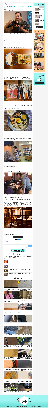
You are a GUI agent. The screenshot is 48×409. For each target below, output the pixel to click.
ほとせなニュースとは (9, 406)
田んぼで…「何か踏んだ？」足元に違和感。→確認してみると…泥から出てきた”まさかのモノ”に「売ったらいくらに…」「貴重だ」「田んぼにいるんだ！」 (25, 289)
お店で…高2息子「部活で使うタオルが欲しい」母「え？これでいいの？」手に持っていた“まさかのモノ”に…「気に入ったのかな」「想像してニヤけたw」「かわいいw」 (11, 358)
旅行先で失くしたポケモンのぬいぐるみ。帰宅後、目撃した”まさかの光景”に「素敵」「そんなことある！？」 (25, 391)
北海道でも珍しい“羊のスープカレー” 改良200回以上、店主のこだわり (19, 260)
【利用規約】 (17, 406)
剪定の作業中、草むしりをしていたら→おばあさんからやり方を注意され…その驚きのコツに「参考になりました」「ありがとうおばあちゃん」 (10, 392)
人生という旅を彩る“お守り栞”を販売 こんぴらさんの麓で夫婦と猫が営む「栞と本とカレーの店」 (20, 265)
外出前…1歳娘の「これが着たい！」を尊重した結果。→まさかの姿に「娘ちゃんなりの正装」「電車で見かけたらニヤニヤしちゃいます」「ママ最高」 (10, 300)
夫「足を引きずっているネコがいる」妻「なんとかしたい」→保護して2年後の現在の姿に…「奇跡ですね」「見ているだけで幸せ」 (10, 335)
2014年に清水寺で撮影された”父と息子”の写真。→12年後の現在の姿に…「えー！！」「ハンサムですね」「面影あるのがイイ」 (25, 312)
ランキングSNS (21, 406)
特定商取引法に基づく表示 (37, 406)
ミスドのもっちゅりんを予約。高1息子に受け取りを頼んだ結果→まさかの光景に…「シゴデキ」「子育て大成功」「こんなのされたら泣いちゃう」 (25, 335)
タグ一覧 (14, 406)
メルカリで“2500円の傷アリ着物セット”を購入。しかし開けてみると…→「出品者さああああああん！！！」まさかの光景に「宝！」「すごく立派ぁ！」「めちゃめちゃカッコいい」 (11, 312)
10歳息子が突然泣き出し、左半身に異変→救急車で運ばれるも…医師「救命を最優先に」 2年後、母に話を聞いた (25, 300)
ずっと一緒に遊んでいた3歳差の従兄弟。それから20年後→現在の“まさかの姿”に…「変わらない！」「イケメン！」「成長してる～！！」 (10, 289)
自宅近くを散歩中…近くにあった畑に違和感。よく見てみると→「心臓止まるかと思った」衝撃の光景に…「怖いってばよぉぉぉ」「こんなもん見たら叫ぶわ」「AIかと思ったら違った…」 (25, 346)
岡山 (15, 234)
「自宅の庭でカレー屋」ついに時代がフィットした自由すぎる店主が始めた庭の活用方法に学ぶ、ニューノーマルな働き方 (20, 257)
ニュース (37, 6)
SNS (42, 6)
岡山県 (13, 234)
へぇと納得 (5, 234)
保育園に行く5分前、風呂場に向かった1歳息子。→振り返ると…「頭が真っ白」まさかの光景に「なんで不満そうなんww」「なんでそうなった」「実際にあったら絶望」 (25, 381)
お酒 (8, 234)
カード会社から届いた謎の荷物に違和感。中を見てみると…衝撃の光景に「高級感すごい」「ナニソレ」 (25, 323)
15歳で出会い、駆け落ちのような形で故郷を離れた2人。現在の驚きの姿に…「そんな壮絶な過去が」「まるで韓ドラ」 (25, 358)
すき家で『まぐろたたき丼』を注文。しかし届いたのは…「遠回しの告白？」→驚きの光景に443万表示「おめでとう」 (11, 369)
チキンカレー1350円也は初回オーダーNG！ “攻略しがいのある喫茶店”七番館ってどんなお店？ (20, 270)
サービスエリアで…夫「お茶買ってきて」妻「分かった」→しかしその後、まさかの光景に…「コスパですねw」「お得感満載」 (11, 346)
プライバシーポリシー (31, 406)
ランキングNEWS (26, 406)
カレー (10, 234)
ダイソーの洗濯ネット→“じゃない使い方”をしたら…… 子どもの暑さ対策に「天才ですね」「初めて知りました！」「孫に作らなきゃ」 (11, 381)
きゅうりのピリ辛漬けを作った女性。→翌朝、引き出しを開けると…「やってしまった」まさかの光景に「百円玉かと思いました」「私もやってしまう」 (25, 369)
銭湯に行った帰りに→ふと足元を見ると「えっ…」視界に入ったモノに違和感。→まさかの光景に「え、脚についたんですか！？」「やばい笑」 (11, 324)
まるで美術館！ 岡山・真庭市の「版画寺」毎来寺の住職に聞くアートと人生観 (19, 273)
